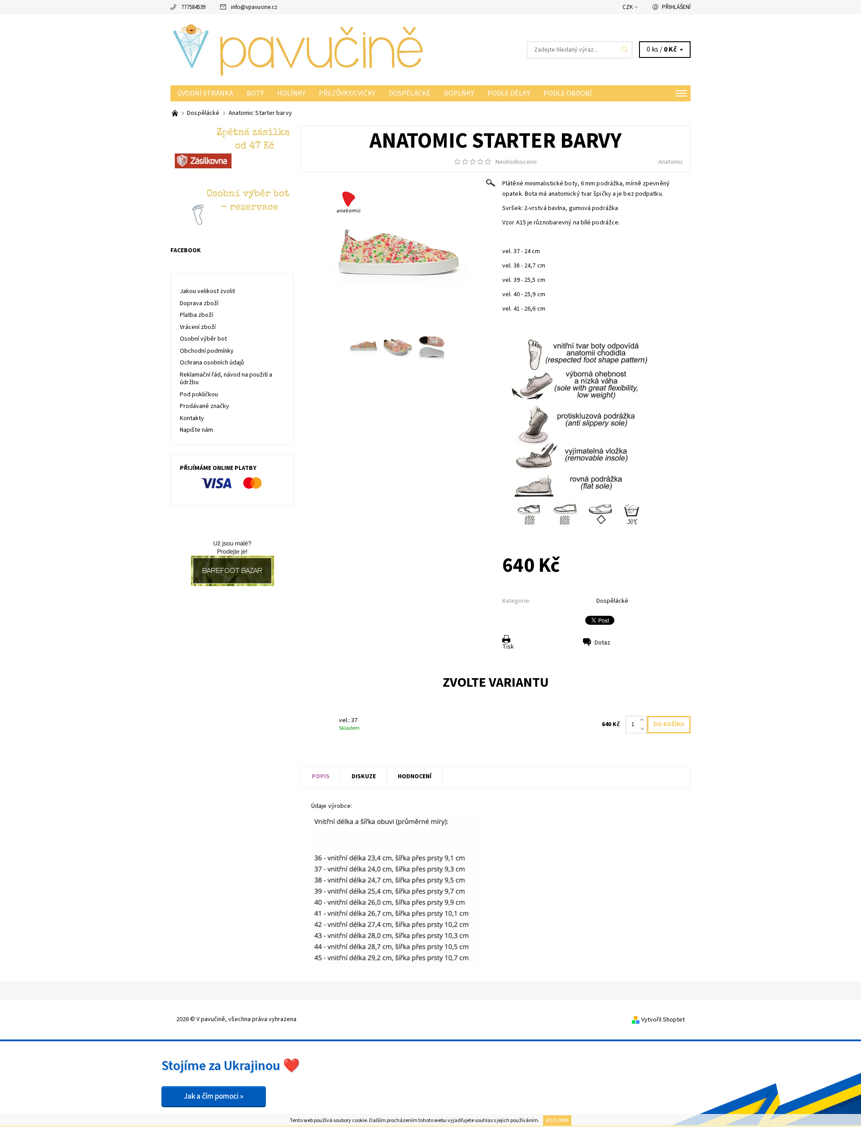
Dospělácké (409, 93)
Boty (255, 93)
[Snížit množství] (643, 728)
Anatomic (670, 162)
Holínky (291, 93)
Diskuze (364, 776)
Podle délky (508, 93)
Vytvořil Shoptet (663, 1019)
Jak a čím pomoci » (214, 1096)
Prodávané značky (204, 406)
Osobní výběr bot (203, 338)
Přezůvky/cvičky (347, 93)
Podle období (568, 93)
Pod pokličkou (199, 394)
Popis (321, 776)
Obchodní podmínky (207, 350)
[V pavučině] (300, 49)
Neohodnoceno (516, 162)
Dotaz (602, 642)
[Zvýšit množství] (643, 720)
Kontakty (192, 418)
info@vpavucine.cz (254, 7)
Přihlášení (676, 7)
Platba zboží (196, 315)
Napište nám (196, 429)
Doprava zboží (199, 303)
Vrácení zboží (198, 327)
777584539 (193, 7)
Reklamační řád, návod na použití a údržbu (226, 378)
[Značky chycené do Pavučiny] (175, 113)
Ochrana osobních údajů (212, 362)
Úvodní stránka (205, 93)
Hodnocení (414, 776)
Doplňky (459, 93)
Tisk (508, 646)
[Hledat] (625, 49)
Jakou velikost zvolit (207, 291)
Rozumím (557, 1120)
